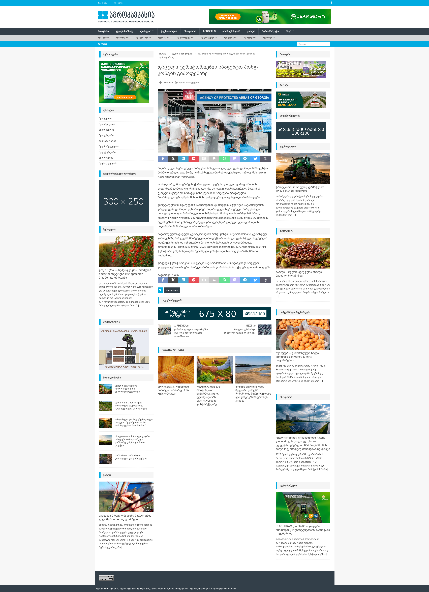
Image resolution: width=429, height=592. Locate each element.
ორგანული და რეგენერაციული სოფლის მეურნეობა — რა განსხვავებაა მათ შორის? (134, 422)
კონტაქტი (119, 3)
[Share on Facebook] (163, 159)
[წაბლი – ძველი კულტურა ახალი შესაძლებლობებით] (303, 253)
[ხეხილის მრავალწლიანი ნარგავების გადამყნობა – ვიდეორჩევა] (126, 497)
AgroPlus (209, 31)
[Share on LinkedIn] (183, 159)
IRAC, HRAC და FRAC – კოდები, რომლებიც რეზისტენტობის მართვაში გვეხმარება (303, 530)
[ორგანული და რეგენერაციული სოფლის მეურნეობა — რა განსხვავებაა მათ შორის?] (105, 423)
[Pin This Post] (194, 159)
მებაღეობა (103, 38)
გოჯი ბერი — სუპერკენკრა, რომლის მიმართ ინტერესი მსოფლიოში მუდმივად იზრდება (125, 274)
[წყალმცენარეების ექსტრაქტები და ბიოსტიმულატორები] (105, 389)
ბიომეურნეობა (231, 31)
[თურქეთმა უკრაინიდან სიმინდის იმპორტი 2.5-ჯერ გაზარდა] (176, 369)
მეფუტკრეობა (230, 38)
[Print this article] (214, 159)
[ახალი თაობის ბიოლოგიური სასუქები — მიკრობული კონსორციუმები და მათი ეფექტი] (105, 440)
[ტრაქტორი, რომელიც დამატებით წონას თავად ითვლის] (303, 168)
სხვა (288, 31)
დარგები (145, 31)
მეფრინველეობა (186, 38)
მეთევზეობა (250, 38)
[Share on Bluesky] (255, 159)
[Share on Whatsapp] (224, 159)
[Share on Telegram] (245, 159)
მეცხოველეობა (209, 38)
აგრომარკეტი (270, 31)
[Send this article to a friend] (204, 159)
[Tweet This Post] (173, 159)
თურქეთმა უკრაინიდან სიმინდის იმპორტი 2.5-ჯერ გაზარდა (173, 390)
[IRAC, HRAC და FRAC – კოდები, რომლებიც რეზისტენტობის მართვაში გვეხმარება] (303, 507)
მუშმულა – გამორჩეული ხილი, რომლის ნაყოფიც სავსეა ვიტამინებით (298, 356)
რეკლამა (102, 3)
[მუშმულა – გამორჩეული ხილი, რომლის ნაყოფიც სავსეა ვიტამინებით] (303, 334)
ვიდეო (251, 31)
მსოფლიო (190, 31)
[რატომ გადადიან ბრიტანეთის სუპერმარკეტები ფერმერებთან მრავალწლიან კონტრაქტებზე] (215, 369)
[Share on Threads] (265, 159)
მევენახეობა (164, 38)
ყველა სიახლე (124, 31)
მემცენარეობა (143, 38)
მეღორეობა (269, 38)
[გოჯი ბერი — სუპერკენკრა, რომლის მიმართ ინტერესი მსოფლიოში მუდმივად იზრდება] (126, 251)
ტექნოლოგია (169, 31)
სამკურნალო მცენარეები (295, 312)
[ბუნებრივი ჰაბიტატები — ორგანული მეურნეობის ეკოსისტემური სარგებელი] (105, 406)
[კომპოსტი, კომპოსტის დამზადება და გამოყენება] (105, 459)
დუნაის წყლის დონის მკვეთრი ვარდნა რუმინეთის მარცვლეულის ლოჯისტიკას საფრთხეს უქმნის (253, 393)
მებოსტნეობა (122, 38)
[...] (137, 305)
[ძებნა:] (313, 43)
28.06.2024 (167, 82)
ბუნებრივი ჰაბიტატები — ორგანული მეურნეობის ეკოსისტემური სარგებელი (131, 405)
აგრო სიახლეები (188, 82)
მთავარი (103, 31)
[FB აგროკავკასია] (331, 3)
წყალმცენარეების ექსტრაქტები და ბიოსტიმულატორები (127, 388)
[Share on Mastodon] (235, 159)
